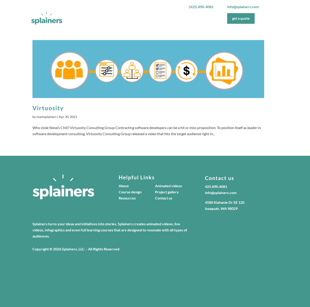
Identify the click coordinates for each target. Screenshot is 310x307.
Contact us (163, 198)
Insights (207, 18)
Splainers (134, 18)
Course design (130, 192)
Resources (127, 198)
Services (185, 18)
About (151, 18)
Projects (167, 18)
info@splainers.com (243, 7)
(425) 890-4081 (201, 7)
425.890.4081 (216, 186)
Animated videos (168, 186)
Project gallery (167, 192)
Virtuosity (48, 108)
